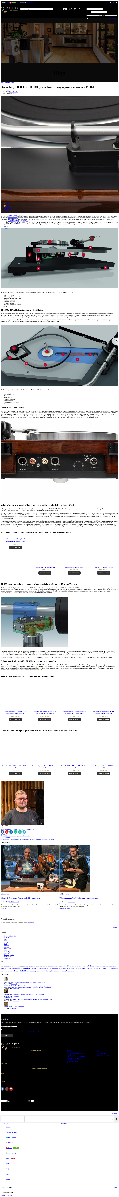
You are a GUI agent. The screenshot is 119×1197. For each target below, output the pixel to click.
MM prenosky (67, 968)
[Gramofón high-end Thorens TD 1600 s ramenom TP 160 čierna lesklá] (15, 709)
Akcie (2, 966)
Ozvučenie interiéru (13, 218)
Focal (5, 939)
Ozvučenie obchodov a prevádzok (17, 220)
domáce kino (58, 966)
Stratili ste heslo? (112, 18)
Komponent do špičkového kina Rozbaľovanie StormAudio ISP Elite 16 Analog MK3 (28, 999)
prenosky (105, 968)
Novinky (6, 942)
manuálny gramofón (11, 829)
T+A (5, 950)
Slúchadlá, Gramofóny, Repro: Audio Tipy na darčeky (20, 898)
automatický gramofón (28, 966)
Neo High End (82, 968)
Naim (5, 940)
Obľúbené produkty (102, 1053)
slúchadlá (110, 968)
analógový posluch (15, 966)
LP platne (50, 968)
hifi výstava (34, 968)
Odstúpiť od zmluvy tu (103, 1052)
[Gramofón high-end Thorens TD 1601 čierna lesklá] (74, 763)
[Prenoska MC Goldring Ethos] (74, 564)
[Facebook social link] (2, 832)
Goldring (91, 966)
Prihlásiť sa (102, 15)
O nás (69, 1050)
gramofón (3, 829)
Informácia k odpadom (73, 1061)
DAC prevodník (51, 966)
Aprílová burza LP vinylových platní (14, 1006)
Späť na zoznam (5, 837)
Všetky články (5, 894)
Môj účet (99, 1050)
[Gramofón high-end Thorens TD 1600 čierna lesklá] (15, 763)
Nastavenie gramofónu (14, 223)
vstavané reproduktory (60, 971)
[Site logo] (9, 14)
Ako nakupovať (71, 1052)
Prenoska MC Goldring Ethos (74, 567)
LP (47, 968)
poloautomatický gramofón (24, 829)
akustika (6, 966)
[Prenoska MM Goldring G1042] (15, 539)
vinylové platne (49, 971)
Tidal (28, 971)
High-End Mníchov (41, 968)
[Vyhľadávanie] (65, 9)
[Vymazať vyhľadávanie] (61, 9)
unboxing (32, 971)
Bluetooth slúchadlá (38, 966)
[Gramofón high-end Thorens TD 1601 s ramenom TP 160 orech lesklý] (103, 709)
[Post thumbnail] (6, 981)
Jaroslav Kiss (71, 902)
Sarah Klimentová (14, 902)
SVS (12, 971)
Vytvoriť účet (113, 3)
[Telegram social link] (24, 832)
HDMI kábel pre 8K (111, 966)
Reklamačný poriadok (73, 1058)
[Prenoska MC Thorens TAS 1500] (44, 564)
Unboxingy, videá (9, 955)
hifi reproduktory (24, 968)
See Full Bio (4, 827)
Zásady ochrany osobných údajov (76, 1059)
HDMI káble (4, 968)
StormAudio (7, 948)
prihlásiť (31, 922)
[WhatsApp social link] (15, 832)
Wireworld (7, 958)
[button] (15, 547)
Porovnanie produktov (103, 1055)
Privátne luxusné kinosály (15, 214)
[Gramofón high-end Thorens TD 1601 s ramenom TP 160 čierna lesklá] (74, 709)
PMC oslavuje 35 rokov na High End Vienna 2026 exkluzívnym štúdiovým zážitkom (27, 987)
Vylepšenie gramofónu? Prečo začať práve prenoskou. (79, 898)
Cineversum (44, 966)
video (41, 971)
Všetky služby (12, 212)
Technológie (7, 951)
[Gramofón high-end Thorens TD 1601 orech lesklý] (103, 763)
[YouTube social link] (11, 1089)
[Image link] (59, 287)
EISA (64, 966)
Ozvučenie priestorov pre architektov (18, 221)
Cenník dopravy (71, 1055)
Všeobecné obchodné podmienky (76, 1056)
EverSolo (6, 937)
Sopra (4, 971)
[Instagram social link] (7, 1089)
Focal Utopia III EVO (83, 966)
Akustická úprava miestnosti (15, 215)
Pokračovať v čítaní (6, 908)
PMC (5, 944)
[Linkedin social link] (11, 832)
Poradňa (62, 894)
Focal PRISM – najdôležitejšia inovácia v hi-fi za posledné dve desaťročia (24, 982)
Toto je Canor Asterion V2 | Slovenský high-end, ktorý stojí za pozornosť (24, 994)
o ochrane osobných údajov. (32, 1031)
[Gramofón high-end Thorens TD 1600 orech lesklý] (44, 763)
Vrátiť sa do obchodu (6, 1195)
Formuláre (70, 1063)
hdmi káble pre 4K (13, 968)
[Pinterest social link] (7, 832)
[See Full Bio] (8, 827)
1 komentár (14, 984)
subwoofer (8, 971)
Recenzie (6, 947)
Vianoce (38, 971)
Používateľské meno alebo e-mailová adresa (99, 7)
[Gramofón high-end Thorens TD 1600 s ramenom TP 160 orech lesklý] (44, 709)
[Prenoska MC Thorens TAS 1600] (103, 564)
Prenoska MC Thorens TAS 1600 (104, 567)
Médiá (72, 968)
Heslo (89, 12)
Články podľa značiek (10, 936)
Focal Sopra (75, 966)
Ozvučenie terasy (12, 217)
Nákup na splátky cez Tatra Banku (76, 1053)
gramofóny (103, 966)
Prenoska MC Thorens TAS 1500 (45, 567)
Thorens (34, 829)
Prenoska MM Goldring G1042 (15, 541)
